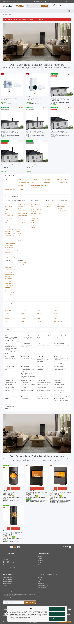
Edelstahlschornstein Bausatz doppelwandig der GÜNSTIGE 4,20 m (35, 132)
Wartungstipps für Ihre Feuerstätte (43, 368)
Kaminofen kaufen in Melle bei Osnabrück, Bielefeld (61, 397)
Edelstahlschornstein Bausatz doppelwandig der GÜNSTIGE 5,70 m (35, 165)
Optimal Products (58, 321)
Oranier (20, 235)
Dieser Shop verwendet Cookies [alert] (21, 609)
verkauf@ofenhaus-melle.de (9, 562)
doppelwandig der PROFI (11, 233)
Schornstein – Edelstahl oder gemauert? (61, 336)
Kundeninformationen (7, 581)
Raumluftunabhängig (36, 213)
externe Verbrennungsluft (9, 266)
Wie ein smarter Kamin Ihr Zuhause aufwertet (60, 368)
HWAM (19, 228)
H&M (22, 308)
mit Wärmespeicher (23, 204)
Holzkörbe (7, 271)
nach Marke (21, 220)
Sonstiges (7, 252)
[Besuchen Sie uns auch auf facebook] (11, 547)
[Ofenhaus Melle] (13, 6)
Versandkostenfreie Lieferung (62, 102)
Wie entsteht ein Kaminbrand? (61, 345)
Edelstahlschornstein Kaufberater (10, 407)
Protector (4, 96)
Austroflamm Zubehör (10, 280)
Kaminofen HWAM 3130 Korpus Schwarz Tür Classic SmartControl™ (13, 533)
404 (10, 14)
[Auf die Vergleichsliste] (68, 505)
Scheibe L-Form (48, 204)
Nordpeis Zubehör (9, 292)
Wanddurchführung (10, 243)
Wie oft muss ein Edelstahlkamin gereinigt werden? (27, 369)
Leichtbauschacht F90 (10, 257)
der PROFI (7, 208)
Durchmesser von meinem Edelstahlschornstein (44, 383)
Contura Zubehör (9, 281)
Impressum (40, 577)
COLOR (6, 213)
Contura (20, 224)
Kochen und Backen (23, 217)
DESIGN (7, 209)
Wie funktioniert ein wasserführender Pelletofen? (28, 383)
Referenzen (40, 556)
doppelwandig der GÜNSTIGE (12, 231)
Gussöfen (20, 219)
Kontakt (16, 1)
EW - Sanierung (9, 215)
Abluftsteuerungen (9, 274)
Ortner (39, 321)
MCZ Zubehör (8, 287)
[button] (12, 84)
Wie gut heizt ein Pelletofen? (28, 358)
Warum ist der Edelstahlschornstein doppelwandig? (59, 390)
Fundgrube (20, 265)
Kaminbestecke (9, 272)
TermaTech (20, 238)
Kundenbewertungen (7, 583)
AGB (39, 581)
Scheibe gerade (48, 203)
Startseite (5, 14)
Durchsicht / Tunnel (62, 203)
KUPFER (7, 211)
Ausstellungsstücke (23, 264)
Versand (11, 101)
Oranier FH (20, 237)
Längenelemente (9, 247)
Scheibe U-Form (48, 206)
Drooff (19, 226)
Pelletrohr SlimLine (9, 264)
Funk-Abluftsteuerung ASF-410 (9, 98)
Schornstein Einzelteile (10, 217)
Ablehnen (57, 613)
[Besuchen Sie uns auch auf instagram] (15, 547)
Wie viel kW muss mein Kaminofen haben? (60, 362)
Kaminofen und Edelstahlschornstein (42, 397)
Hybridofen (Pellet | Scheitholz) (36, 210)
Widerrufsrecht (41, 583)
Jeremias (7, 318)
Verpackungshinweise (42, 587)
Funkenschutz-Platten (10, 269)
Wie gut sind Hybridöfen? (11, 358)
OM (51, 96)
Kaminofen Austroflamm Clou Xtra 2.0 (12, 492)
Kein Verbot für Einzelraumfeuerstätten (60, 383)
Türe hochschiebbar (62, 210)
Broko (6, 321)
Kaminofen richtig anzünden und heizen (12, 397)
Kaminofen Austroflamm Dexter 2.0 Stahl (36, 492)
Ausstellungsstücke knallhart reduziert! (61, 401)
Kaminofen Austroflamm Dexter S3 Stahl (60, 492)
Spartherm (40, 308)
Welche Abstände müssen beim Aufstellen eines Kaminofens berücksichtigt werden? (28, 376)
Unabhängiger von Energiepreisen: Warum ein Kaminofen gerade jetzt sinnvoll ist (11, 347)
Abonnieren (30, 602)
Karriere (39, 562)
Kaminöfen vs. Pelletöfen (43, 345)
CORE (32, 215)
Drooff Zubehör (9, 283)
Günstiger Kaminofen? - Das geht (44, 336)
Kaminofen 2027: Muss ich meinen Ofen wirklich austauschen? (27, 337)
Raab (22, 316)
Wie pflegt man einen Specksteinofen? (10, 383)
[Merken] (71, 505)
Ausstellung (40, 560)
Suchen (45, 6)
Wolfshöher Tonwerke (10, 324)
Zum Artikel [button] (62, 142)
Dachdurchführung (9, 245)
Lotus (19, 231)
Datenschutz (40, 579)
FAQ (39, 564)
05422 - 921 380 (7, 561)
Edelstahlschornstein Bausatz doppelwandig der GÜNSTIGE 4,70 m (60, 132)
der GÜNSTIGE (8, 206)
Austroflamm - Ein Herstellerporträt (25, 397)
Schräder (39, 316)
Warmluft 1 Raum (35, 203)
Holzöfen (20, 203)
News (12, 1)
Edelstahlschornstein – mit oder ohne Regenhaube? (44, 389)
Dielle (32, 220)
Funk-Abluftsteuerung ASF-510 (33, 98)
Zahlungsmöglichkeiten (7, 577)
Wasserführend (21, 208)
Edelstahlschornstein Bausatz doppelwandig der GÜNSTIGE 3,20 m (60, 99)
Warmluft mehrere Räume (35, 205)
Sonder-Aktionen (22, 262)
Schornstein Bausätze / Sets (12, 203)
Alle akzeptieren (57, 608)
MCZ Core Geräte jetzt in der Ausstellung (28, 345)
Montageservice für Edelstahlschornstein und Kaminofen (27, 390)
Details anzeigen (57, 618)
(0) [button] (67, 1)
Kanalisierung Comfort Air (10, 289)
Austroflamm (21, 222)
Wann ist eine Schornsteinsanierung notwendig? (43, 359)
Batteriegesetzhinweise (43, 585)
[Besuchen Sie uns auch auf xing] (18, 547)
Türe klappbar (60, 212)
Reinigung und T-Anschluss (11, 249)
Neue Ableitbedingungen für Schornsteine (12, 389)
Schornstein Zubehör (10, 240)
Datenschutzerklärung (23, 597)
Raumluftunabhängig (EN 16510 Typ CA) (23, 212)
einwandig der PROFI (10, 235)
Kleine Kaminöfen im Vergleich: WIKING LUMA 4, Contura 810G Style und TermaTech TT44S (11, 338)
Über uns (40, 558)
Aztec (22, 321)
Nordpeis (20, 233)
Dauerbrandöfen (22, 210)
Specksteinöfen (22, 206)
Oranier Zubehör (9, 294)
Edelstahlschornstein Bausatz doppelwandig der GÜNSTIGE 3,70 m (10, 132)
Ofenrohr (7, 262)
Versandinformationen (7, 579)
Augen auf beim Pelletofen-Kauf (12, 368)
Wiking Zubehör (9, 297)
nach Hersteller (8, 278)
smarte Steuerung (22, 215)
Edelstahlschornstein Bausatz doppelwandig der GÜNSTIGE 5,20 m (10, 165)
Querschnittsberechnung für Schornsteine (61, 358)
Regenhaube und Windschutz (12, 250)
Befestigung (8, 241)
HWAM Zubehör (9, 285)
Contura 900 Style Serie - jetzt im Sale (12, 352)
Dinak (55, 318)
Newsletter (5, 585)
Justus (19, 229)
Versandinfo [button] (14, 103)
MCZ (32, 224)
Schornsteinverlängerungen (12, 229)
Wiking (19, 240)
